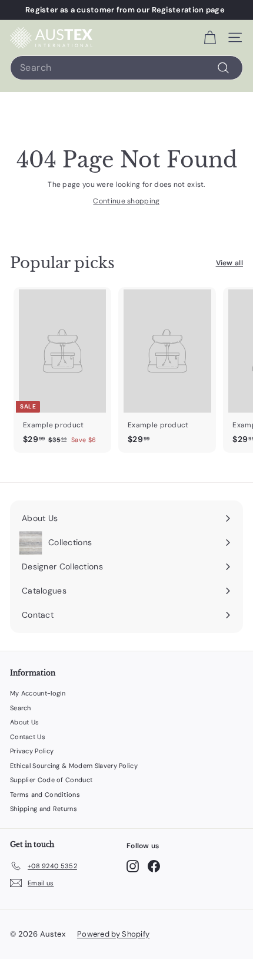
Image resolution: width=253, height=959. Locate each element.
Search (20, 708)
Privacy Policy (32, 751)
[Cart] (210, 37)
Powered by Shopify (113, 934)
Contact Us (27, 737)
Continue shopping (126, 201)
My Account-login (38, 693)
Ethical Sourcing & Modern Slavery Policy (74, 766)
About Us (24, 722)
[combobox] (126, 67)
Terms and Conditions (45, 794)
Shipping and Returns (43, 809)
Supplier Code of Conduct (51, 780)
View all (229, 263)
